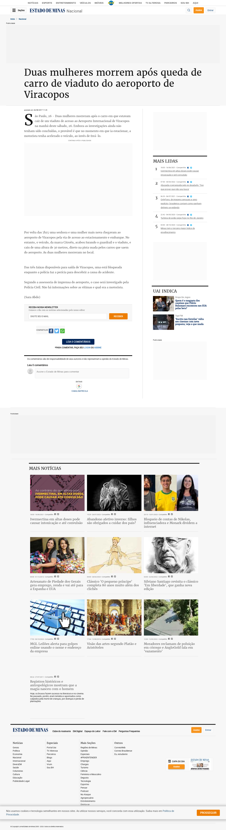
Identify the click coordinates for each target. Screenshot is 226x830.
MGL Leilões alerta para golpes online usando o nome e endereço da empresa (55, 647)
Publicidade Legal (21, 781)
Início (12, 19)
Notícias (33, 3)
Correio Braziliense (123, 751)
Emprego (85, 761)
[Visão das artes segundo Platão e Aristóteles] (114, 617)
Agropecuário (87, 798)
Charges (85, 764)
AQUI (195, 3)
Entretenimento (66, 3)
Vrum (49, 764)
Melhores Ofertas (130, 3)
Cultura (16, 774)
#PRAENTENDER (89, 757)
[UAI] (111, 3)
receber (118, 316)
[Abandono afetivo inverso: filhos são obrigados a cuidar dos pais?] (114, 493)
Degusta (85, 777)
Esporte (47, 3)
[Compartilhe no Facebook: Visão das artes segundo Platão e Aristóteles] (111, 639)
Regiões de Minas (89, 747)
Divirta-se (85, 804)
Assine (199, 10)
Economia (17, 754)
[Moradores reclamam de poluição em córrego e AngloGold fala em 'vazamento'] (171, 617)
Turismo (84, 767)
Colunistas (18, 771)
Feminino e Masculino (91, 774)
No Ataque (86, 794)
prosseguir (208, 812)
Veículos (85, 3)
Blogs (49, 757)
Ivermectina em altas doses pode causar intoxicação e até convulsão (56, 521)
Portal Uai (51, 747)
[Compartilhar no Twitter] (56, 331)
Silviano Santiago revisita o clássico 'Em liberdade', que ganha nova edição (171, 585)
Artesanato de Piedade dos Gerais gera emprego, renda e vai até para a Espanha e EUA (56, 585)
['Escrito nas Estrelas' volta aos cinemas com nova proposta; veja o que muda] (163, 322)
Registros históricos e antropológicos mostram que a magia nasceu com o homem (53, 685)
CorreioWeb (119, 747)
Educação (17, 777)
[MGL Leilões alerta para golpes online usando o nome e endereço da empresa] (57, 617)
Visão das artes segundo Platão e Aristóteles (111, 646)
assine (97, 347)
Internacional (19, 761)
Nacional (74, 11)
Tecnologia (86, 781)
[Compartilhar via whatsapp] (62, 331)
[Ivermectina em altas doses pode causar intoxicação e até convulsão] (57, 493)
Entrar (211, 10)
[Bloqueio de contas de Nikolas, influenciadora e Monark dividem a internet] (171, 493)
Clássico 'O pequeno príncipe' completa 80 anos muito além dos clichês (113, 585)
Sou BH (185, 3)
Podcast (85, 791)
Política (16, 751)
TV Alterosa (153, 3)
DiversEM (17, 764)
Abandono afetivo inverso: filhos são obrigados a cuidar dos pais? (112, 521)
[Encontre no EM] (189, 10)
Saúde (16, 767)
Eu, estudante (120, 754)
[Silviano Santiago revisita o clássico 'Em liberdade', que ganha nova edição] (171, 555)
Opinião (84, 751)
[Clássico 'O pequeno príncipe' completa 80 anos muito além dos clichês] (114, 555)
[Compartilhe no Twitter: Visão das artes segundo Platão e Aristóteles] (114, 639)
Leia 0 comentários (78, 341)
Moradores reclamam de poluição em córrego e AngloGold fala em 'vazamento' (169, 647)
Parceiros (170, 3)
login (87, 347)
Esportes (85, 784)
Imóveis (99, 3)
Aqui (49, 761)
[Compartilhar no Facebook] (51, 331)
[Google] (79, 386)
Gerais (16, 747)
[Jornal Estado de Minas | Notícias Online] (47, 10)
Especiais (85, 754)
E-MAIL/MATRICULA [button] (80, 391)
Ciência (84, 771)
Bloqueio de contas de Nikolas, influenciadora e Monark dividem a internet (170, 523)
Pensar (84, 787)
